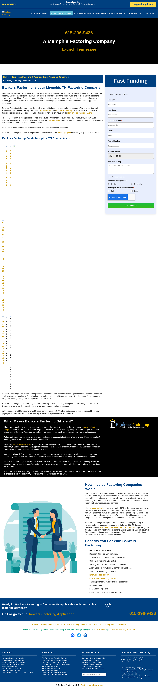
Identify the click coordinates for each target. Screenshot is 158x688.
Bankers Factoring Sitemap (131, 674)
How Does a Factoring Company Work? (56, 664)
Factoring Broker (100, 13)
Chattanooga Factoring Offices (102, 578)
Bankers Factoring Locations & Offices (136, 676)
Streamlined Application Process (93, 668)
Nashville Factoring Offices (100, 575)
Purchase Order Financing (11, 668)
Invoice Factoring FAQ (50, 670)
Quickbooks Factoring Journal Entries (55, 674)
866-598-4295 (99, 630)
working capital (64, 133)
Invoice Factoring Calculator (51, 668)
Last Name (112, 110)
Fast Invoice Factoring (92, 685)
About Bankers (136, 13)
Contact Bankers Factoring (131, 678)
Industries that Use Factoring (92, 666)
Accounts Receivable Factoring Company (137, 670)
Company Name (115, 120)
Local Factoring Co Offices (62, 13)
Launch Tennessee (79, 49)
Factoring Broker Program (91, 660)
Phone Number (114, 141)
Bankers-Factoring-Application (123, 630)
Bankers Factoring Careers (91, 662)
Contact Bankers (149, 13)
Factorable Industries (40, 13)
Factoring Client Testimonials (92, 664)
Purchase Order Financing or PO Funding (118, 527)
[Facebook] (135, 659)
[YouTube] (141, 659)
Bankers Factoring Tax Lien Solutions (55, 660)
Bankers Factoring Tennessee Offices (110, 624)
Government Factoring (10, 666)
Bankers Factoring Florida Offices (78, 624)
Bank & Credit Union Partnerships (93, 658)
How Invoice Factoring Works (80, 113)
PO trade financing (64, 110)
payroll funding (45, 110)
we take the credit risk (22, 444)
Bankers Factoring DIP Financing (13, 662)
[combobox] (94, 674)
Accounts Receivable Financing (13, 658)
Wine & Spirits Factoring (10, 168)
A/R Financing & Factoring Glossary (54, 658)
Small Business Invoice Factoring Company (17, 672)
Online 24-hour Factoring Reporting (54, 672)
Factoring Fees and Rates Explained (54, 662)
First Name (112, 100)
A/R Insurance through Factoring (13, 660)
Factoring (6, 168)
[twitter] (123, 659)
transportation (54, 120)
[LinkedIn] (129, 659)
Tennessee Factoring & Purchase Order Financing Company (39, 77)
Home (6, 77)
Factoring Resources (118, 13)
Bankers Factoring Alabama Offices (47, 624)
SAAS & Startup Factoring (11, 670)
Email (110, 131)
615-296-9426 (79, 32)
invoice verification (98, 508)
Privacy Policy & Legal (129, 672)
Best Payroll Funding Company (13, 664)
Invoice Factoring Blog (83, 13)
